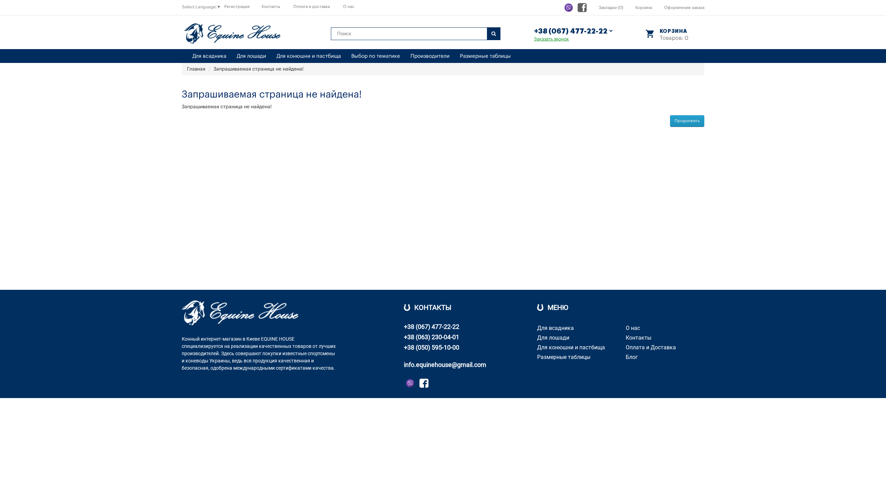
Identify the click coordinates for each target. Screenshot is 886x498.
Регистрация (237, 6)
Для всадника (209, 56)
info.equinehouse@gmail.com (445, 364)
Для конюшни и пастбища (309, 56)
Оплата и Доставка (651, 347)
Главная (196, 69)
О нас (348, 6)
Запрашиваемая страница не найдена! (259, 69)
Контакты (271, 6)
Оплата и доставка (311, 6)
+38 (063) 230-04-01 (431, 337)
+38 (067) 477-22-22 (431, 326)
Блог (632, 357)
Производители (430, 56)
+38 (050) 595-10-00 (431, 347)
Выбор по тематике (375, 56)
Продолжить (687, 121)
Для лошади (251, 56)
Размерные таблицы (485, 56)
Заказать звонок (551, 39)
